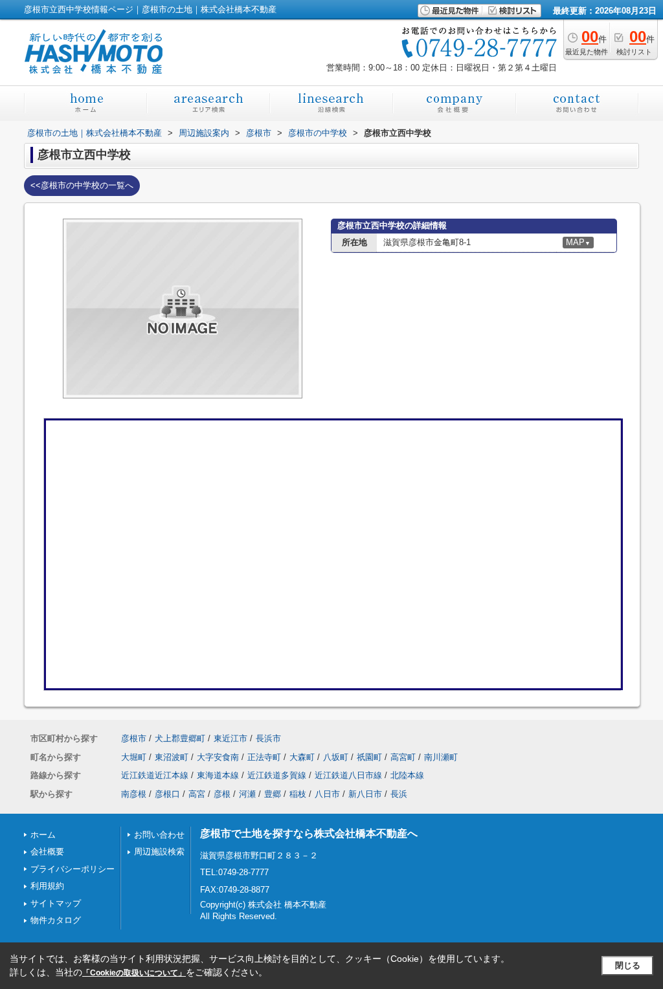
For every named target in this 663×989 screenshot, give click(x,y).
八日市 (327, 794)
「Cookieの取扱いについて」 (134, 972)
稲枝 (297, 794)
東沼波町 (171, 757)
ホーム (43, 835)
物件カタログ (55, 920)
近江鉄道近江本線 (154, 775)
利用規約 (47, 886)
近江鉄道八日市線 (348, 775)
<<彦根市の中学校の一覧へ (81, 185)
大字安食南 (218, 757)
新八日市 (365, 794)
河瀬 (247, 794)
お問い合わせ (159, 835)
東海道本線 (218, 775)
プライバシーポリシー (72, 869)
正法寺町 (264, 757)
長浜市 (268, 738)
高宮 (196, 794)
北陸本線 (407, 775)
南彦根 (133, 794)
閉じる (627, 965)
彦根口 (167, 794)
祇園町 (369, 757)
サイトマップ (55, 903)
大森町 (302, 757)
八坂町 (335, 757)
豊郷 (272, 794)
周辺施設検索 (159, 851)
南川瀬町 (441, 757)
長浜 (398, 794)
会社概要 (47, 851)
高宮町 (403, 757)
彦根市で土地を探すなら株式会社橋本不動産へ (309, 833)
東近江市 (230, 738)
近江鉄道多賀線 (276, 775)
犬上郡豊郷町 (180, 738)
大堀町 (133, 757)
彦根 (222, 794)
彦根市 (133, 738)
